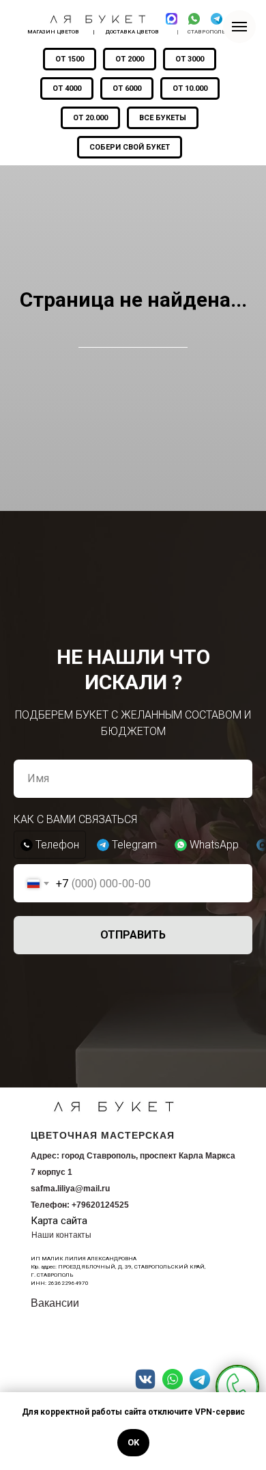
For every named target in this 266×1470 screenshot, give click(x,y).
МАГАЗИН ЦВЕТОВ (53, 32)
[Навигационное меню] (239, 26)
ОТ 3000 (189, 59)
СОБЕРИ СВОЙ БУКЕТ (129, 147)
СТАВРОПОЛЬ (207, 32)
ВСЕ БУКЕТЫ (162, 117)
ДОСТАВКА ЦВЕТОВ (132, 32)
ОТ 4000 (67, 88)
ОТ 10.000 (190, 88)
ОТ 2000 (129, 59)
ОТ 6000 (127, 88)
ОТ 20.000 (90, 117)
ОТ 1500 (69, 59)
